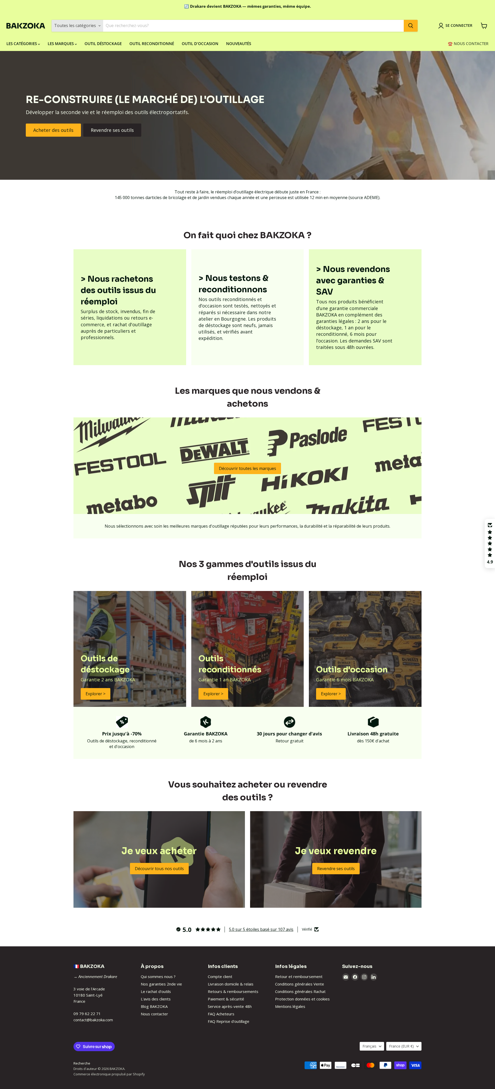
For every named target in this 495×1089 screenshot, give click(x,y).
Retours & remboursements (233, 991)
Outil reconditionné (151, 43)
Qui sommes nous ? (158, 976)
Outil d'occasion (200, 43)
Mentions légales (290, 1006)
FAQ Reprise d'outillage (228, 1021)
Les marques (61, 43)
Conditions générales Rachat (300, 991)
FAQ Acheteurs (221, 1013)
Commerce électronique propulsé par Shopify (109, 1074)
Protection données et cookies (302, 998)
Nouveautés (238, 43)
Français (369, 1046)
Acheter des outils (53, 130)
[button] (490, 543)
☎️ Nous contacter (468, 43)
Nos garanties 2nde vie (161, 984)
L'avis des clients (156, 998)
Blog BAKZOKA (154, 1006)
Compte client (220, 976)
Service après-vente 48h (230, 1006)
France (401, 1046)
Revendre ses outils (112, 130)
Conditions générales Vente (299, 984)
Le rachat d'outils (156, 991)
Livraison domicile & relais (230, 984)
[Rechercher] (411, 26)
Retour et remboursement (299, 976)
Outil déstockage (103, 43)
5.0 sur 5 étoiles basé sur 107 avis (261, 929)
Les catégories (22, 43)
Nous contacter (154, 1013)
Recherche (81, 1063)
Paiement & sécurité (226, 998)
